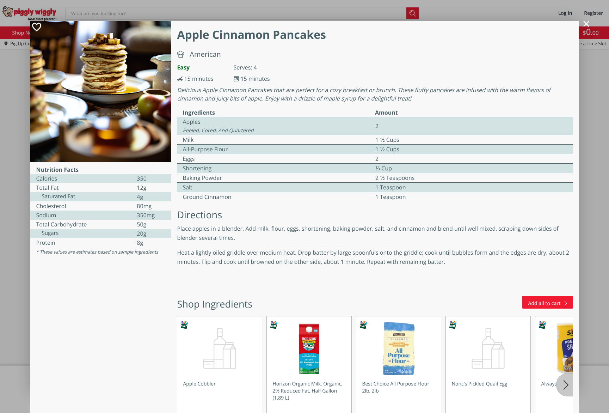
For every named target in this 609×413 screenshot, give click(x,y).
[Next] (564, 384)
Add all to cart (544, 303)
